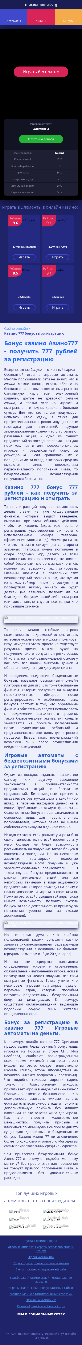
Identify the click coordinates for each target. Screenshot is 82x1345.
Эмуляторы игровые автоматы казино (41, 1263)
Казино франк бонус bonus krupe (41, 1306)
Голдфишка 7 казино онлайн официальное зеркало (41, 1280)
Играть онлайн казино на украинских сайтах (41, 1288)
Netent (59, 153)
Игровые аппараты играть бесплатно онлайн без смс (41, 1249)
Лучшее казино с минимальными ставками (41, 1294)
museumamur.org (41, 4)
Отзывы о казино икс (41, 1300)
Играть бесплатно (41, 72)
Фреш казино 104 (41, 1257)
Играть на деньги (41, 139)
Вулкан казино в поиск (41, 1241)
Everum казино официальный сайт (41, 1269)
